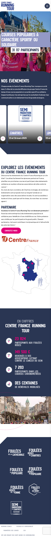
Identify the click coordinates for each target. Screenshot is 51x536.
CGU (24, 530)
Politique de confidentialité (24, 526)
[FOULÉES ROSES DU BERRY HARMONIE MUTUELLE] (28, 267)
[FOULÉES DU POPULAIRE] (23, 275)
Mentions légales (6, 526)
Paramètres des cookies (11, 530)
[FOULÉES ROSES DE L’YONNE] (32, 263)
